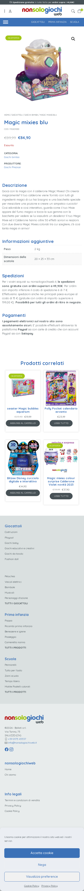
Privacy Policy (49, 885)
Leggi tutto (61, 423)
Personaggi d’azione (16, 598)
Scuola (74, 21)
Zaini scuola (12, 675)
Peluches (10, 576)
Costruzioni (11, 532)
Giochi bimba (31, 115)
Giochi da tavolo (14, 553)
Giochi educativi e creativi (19, 548)
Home (7, 115)
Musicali (9, 592)
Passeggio (10, 636)
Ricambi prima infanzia (18, 626)
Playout (9, 537)
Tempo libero (12, 681)
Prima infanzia (57, 21)
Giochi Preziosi (12, 167)
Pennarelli (10, 664)
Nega (42, 865)
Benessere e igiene (15, 631)
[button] (73, 11)
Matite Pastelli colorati (17, 686)
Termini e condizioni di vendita (22, 800)
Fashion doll (12, 559)
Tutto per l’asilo (13, 670)
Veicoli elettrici (13, 581)
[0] (79, 11)
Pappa (8, 620)
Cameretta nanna (15, 642)
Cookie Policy (31, 885)
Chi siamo (10, 774)
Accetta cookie (42, 853)
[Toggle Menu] (5, 21)
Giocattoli (38, 21)
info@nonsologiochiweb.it (22, 742)
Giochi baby (12, 542)
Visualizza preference (42, 876)
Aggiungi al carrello (23, 423)
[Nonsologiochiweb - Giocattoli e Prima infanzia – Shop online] (42, 11)
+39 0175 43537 (17, 739)
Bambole (10, 587)
